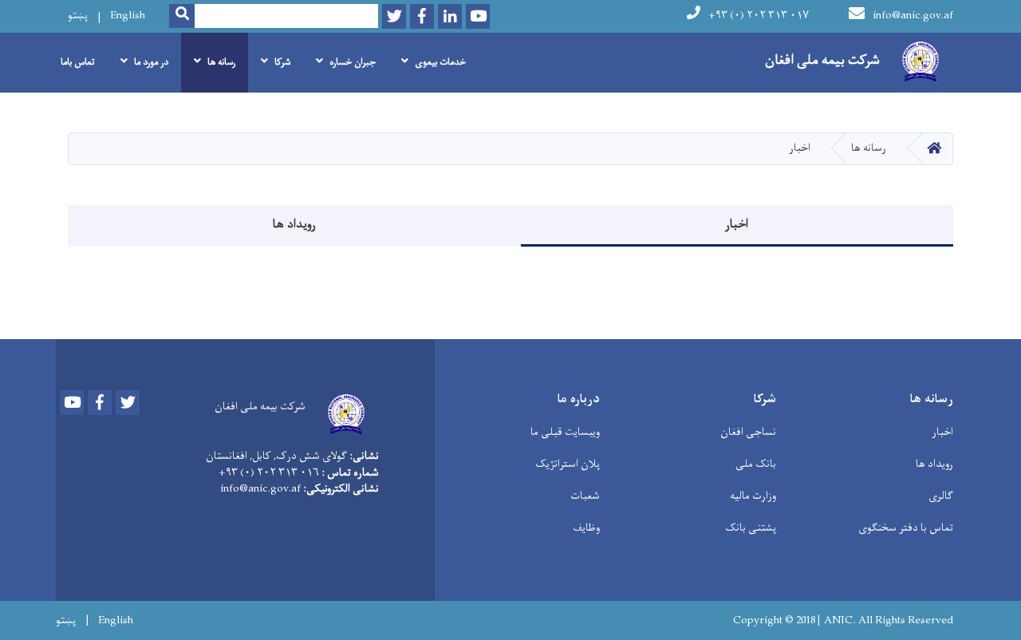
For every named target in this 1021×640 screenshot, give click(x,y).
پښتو (78, 16)
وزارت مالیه (753, 496)
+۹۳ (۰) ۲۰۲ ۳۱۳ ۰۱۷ (758, 16)
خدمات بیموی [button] (440, 62)
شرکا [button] (282, 62)
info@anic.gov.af (913, 16)
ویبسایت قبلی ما (565, 432)
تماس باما (78, 62)
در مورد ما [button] (151, 62)
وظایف (586, 528)
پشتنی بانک (750, 528)
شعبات (585, 496)
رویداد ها (294, 224)
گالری (940, 496)
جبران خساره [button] (352, 62)
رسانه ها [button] (221, 62)
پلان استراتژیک (567, 464)
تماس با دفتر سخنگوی (905, 528)
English (127, 16)
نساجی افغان (748, 432)
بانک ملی (755, 464)
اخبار (736, 224)
